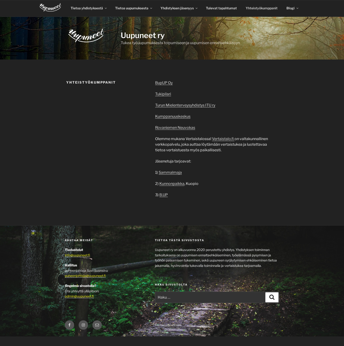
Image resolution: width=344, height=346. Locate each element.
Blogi (290, 8)
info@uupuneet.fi (77, 255)
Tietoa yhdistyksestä (87, 8)
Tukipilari (163, 94)
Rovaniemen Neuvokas (175, 127)
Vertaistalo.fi (223, 139)
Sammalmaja (170, 172)
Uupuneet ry (143, 35)
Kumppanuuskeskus (172, 116)
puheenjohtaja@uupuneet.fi (85, 276)
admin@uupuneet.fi (79, 296)
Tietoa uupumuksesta (131, 8)
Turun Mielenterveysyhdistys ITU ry (185, 105)
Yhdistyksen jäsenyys (177, 8)
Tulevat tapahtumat (221, 8)
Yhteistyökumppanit (262, 8)
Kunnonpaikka (171, 183)
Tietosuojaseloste (168, 325)
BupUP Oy (164, 83)
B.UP (163, 195)
